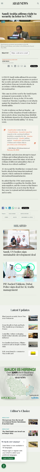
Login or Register (8, 458)
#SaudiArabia (11, 130)
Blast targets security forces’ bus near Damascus (14, 317)
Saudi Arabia (12, 213)
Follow (34, 66)
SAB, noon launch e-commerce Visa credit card (13, 352)
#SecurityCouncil (24, 132)
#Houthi (21, 138)
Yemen (6, 217)
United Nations (24, 213)
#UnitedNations (12, 132)
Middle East (5, 417)
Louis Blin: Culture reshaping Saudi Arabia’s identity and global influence (14, 336)
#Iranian (29, 136)
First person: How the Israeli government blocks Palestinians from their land (14, 422)
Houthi (15, 217)
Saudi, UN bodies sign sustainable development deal (19, 253)
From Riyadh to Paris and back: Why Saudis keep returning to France (13, 327)
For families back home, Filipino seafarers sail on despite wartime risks (14, 344)
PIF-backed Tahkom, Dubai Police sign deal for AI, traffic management (18, 286)
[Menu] (2, 3)
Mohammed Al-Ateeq (27, 217)
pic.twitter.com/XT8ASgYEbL (16, 145)
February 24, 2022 (13, 150)
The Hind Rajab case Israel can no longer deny (13, 432)
